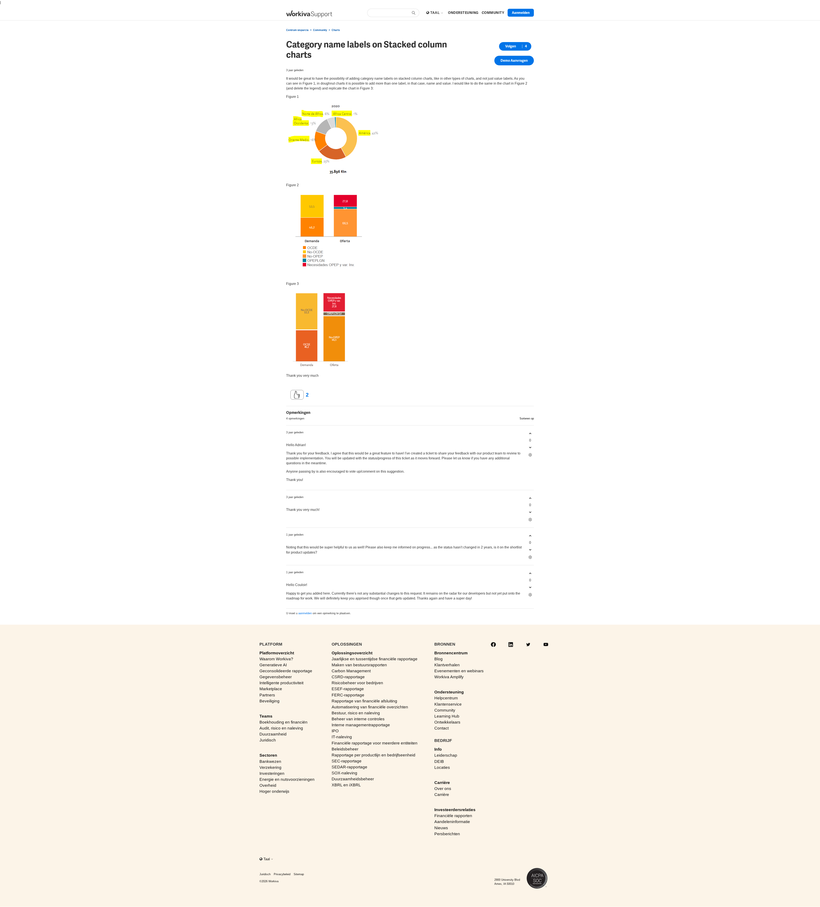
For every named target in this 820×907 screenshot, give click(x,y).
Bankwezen (270, 761)
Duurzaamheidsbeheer (353, 779)
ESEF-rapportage (348, 689)
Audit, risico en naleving (281, 728)
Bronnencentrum (451, 653)
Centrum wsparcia (297, 30)
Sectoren (268, 755)
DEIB (439, 761)
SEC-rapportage (347, 761)
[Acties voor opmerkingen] (530, 455)
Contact (441, 728)
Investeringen (271, 773)
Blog (438, 659)
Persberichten (447, 834)
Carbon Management (351, 671)
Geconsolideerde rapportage (285, 671)
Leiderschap (445, 755)
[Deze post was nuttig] (297, 395)
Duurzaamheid (273, 734)
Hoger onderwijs (274, 791)
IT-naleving (342, 737)
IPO (335, 731)
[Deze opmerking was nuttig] (530, 433)
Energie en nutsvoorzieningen (287, 779)
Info (438, 749)
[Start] (309, 14)
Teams (265, 716)
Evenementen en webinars (459, 671)
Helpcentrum (446, 698)
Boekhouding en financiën (283, 722)
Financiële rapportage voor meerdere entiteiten (374, 743)
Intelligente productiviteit (281, 683)
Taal (435, 13)
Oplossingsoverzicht (352, 653)
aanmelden (305, 613)
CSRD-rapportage (348, 677)
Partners (267, 695)
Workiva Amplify (449, 677)
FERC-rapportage (348, 695)
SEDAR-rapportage (349, 767)
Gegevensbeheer (275, 677)
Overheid (267, 785)
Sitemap (299, 874)
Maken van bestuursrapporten (359, 665)
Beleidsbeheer (345, 749)
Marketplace (270, 689)
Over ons (442, 788)
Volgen (510, 46)
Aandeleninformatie (452, 821)
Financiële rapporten (453, 815)
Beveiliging (269, 701)
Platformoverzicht (276, 653)
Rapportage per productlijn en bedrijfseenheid (373, 755)
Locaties (442, 767)
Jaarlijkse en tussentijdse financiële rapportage (374, 659)
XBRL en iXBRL (346, 785)
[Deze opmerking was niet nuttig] (530, 447)
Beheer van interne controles (358, 719)
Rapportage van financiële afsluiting (364, 701)
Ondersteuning (449, 692)
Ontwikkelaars (447, 722)
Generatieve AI (273, 665)
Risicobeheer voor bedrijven (357, 683)
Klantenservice (448, 704)
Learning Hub (446, 716)
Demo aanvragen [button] (514, 60)
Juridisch (267, 740)
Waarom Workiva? (276, 659)
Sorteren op (527, 418)
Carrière (442, 782)
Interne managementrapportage (361, 725)
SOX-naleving (344, 773)
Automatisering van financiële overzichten (370, 707)
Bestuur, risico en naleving (356, 713)
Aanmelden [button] (521, 12)
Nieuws (441, 828)
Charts (336, 30)
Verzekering (270, 767)
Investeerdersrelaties (455, 809)
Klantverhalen (447, 665)
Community (320, 30)
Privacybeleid (282, 874)
